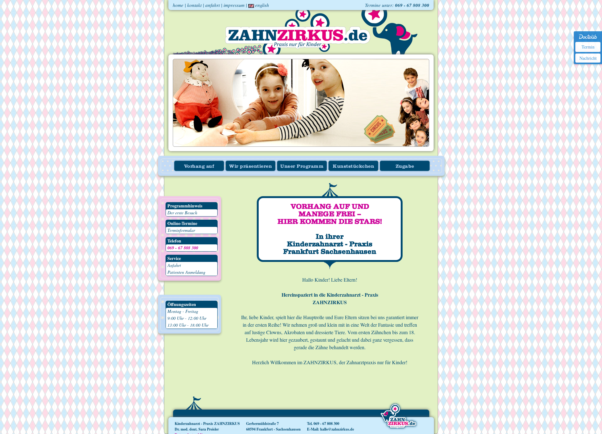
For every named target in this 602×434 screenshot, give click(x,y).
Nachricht (588, 58)
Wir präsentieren (250, 166)
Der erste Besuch (182, 213)
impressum (234, 5)
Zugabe (405, 166)
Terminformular (181, 230)
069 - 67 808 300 (412, 5)
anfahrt (212, 5)
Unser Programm (302, 166)
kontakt (194, 5)
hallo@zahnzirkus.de (337, 429)
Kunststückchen (353, 166)
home (178, 5)
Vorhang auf (199, 166)
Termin (588, 47)
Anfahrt (174, 265)
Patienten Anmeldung (186, 272)
